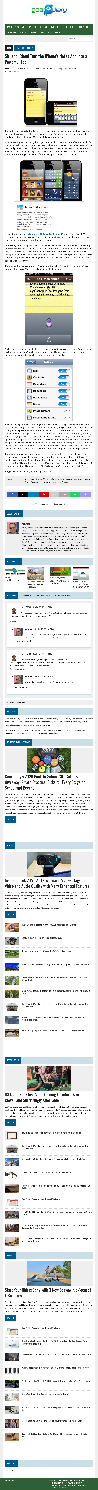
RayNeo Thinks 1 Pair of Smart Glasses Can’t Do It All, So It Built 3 (46, 1172)
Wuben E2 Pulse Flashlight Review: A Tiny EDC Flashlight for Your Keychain (49, 924)
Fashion (34, 32)
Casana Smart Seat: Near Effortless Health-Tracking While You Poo (46, 1394)
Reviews (8, 577)
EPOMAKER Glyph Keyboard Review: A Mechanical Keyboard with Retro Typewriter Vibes (53, 1030)
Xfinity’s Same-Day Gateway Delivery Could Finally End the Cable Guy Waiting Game (52, 1420)
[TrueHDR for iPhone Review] (15, 573)
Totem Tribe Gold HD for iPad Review (36, 585)
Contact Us (63, 1488)
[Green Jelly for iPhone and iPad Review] (60, 574)
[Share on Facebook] (12, 494)
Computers (83, 27)
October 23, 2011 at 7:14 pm (43, 607)
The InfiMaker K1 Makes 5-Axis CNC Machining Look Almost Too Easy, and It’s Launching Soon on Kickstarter (57, 1213)
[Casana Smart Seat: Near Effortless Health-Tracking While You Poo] (12, 1399)
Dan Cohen (18, 72)
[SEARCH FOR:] (80, 38)
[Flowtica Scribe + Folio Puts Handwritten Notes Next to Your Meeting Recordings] (12, 1138)
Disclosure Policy (57, 1483)
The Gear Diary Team (65, 1481)
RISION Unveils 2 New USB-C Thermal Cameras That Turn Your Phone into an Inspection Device (56, 1354)
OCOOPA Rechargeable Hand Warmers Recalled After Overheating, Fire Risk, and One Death (55, 1367)
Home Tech (31, 27)
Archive (54, 1488)
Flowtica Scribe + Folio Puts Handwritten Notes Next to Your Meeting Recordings (51, 1132)
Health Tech (55, 27)
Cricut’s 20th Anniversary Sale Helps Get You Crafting (41, 1198)
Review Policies (79, 1481)
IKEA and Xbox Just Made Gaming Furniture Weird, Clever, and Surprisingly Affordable (43, 1097)
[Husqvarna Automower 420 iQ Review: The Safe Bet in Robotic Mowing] (12, 956)
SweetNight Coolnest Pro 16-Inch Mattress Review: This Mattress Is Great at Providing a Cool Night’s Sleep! (56, 1187)
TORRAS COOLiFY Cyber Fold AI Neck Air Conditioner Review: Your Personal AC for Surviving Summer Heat (55, 979)
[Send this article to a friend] (54, 494)
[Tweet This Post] (23, 494)
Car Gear (43, 27)
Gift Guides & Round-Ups (51, 32)
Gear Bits (10, 1255)
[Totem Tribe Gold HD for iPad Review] (35, 578)
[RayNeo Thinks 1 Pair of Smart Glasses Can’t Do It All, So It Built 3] (12, 1177)
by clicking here (51, 733)
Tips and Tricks (70, 68)
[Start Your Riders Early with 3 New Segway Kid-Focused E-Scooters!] (49, 1284)
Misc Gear (24, 32)
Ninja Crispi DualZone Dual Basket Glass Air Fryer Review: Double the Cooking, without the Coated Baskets (55, 1005)
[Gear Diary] (49, 9)
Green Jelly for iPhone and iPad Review (59, 582)
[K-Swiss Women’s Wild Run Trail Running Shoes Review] (12, 943)
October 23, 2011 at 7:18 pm (45, 629)
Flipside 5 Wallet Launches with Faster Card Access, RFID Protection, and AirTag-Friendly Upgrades (54, 1435)
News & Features (79, 581)
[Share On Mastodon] (85, 494)
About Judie (53, 1481)
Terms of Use (82, 1485)
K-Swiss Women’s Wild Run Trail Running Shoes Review (42, 937)
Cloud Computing (54, 68)
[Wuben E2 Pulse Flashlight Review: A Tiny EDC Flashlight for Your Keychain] (12, 930)
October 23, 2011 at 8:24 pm (45, 676)
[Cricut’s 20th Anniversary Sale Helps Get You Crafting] (12, 1204)
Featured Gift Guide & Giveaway (18, 742)
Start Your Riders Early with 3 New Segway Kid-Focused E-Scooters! (48, 1293)
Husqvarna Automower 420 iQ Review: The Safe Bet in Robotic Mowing (47, 951)
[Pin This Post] (44, 494)
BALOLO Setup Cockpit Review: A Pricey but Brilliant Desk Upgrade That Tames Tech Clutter (55, 964)
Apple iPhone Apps (38, 68)
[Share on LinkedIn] (33, 494)
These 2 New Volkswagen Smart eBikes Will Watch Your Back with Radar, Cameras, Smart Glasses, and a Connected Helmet (55, 1226)
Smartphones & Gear (15, 27)
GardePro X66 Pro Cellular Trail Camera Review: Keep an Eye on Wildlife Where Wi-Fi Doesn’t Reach (56, 992)
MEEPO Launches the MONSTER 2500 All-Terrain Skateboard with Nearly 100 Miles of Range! (56, 1381)
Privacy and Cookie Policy (74, 1483)
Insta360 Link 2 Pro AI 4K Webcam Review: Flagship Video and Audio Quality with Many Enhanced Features (47, 883)
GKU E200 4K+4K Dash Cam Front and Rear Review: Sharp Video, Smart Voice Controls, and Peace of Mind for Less (55, 1018)
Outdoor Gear (70, 27)
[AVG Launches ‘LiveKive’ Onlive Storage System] (81, 578)
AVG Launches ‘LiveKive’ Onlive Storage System (81, 585)
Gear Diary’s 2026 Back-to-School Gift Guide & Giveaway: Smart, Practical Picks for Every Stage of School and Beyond (45, 782)
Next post (58, 504)
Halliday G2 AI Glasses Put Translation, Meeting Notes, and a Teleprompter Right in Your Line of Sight (57, 1408)
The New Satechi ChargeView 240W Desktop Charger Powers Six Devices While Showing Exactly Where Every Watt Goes (57, 1240)
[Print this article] (64, 494)
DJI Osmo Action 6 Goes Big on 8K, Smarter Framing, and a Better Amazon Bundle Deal (53, 1159)
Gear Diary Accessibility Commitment (64, 1485)
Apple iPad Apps (21, 68)
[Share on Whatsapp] (75, 494)
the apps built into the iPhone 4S (45, 234)
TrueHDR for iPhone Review (15, 580)
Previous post (41, 504)
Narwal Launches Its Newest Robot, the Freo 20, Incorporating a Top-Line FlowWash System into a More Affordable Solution (57, 1342)
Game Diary (11, 32)
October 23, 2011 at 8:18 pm (43, 654)
